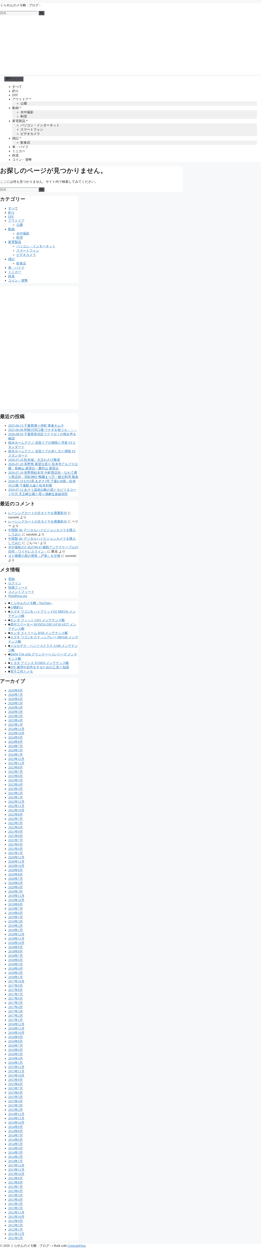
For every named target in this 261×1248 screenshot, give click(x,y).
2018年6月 (15, 960)
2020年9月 (15, 870)
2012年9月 (15, 1221)
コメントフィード (21, 592)
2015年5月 (15, 1097)
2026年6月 (15, 699)
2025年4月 (15, 720)
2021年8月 (15, 836)
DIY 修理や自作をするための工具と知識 (39, 667)
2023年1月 (15, 797)
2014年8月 (15, 1131)
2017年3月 (15, 1011)
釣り (15, 91)
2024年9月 (15, 737)
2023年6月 (15, 776)
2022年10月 (16, 810)
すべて (17, 86)
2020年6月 (15, 883)
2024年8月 (15, 742)
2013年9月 (15, 1178)
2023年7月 (15, 771)
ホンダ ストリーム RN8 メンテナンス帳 (39, 633)
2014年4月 (15, 1148)
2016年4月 (15, 1058)
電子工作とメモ (21, 671)
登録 (11, 579)
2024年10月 (16, 733)
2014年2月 (15, 1157)
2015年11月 (16, 1071)
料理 (23, 116)
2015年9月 (15, 1080)
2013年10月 (16, 1174)
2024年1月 (15, 754)
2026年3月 (15, 712)
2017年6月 (15, 998)
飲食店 (25, 142)
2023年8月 (15, 767)
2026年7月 (15, 694)
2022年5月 (15, 823)
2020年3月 (15, 891)
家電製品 (18, 121)
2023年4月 (15, 784)
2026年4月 (15, 707)
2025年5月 (15, 716)
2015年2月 (15, 1109)
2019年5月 (15, 917)
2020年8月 (15, 874)
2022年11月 (16, 806)
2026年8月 (15, 690)
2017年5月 (15, 1003)
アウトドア (20, 99)
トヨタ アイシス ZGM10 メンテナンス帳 (39, 663)
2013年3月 (15, 1204)
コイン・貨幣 (22, 159)
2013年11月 (16, 1169)
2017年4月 (15, 1007)
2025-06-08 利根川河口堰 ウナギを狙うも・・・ (42, 430)
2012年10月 (16, 1216)
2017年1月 (15, 1020)
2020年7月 (15, 878)
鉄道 (15, 155)
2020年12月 (16, 857)
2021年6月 (15, 844)
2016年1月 (15, 1062)
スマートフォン (31, 129)
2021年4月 (15, 848)
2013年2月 (15, 1208)
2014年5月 (15, 1144)
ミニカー (18, 151)
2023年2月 (15, 793)
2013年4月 (15, 1199)
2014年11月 (16, 1118)
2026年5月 (15, 703)
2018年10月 (16, 943)
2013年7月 (15, 1187)
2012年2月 (15, 1225)
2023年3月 (15, 789)
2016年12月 (16, 1024)
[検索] (41, 13)
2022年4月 (15, 827)
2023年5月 (15, 780)
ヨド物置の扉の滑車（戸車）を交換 (34, 555)
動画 (15, 108)
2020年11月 (16, 861)
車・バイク (20, 147)
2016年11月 (16, 1028)
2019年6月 (15, 913)
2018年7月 (15, 955)
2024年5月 (15, 750)
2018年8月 (15, 951)
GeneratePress (76, 1245)
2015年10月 (16, 1075)
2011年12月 (16, 1234)
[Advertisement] (130, 45)
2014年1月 (15, 1161)
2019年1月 (15, 930)
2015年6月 (15, 1092)
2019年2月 (15, 925)
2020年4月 (15, 887)
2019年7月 (15, 908)
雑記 (15, 138)
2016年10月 (16, 1032)
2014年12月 (16, 1114)
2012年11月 (16, 1212)
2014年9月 (15, 1127)
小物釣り (16, 607)
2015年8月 (15, 1084)
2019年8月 (15, 904)
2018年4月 (15, 968)
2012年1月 (15, 1229)
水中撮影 (26, 112)
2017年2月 (15, 1015)
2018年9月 (15, 947)
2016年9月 (15, 1037)
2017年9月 (15, 985)
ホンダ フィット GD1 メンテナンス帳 (37, 620)
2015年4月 (15, 1101)
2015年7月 (15, 1088)
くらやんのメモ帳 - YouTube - (31, 603)
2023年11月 (16, 763)
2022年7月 (15, 819)
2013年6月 (15, 1191)
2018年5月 (15, 964)
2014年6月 (15, 1139)
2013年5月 (15, 1195)
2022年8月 (15, 814)
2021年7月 (15, 840)
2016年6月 (15, 1050)
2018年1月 (15, 977)
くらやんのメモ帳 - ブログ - (20, 5)
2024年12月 (16, 729)
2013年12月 (16, 1165)
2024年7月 (15, 746)
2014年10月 (16, 1122)
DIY (15, 95)
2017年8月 (15, 990)
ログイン (14, 583)
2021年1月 (15, 853)
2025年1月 (15, 724)
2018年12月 (16, 934)
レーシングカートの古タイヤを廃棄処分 (37, 513)
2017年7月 (15, 994)
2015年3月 (15, 1105)
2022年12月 (16, 801)
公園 (23, 103)
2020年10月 (16, 866)
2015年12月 (16, 1067)
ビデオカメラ (30, 133)
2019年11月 (16, 896)
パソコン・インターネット (40, 125)
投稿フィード (18, 587)
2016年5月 (15, 1054)
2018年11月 (16, 938)
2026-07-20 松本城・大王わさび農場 (34, 460)
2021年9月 (15, 831)
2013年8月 (15, 1182)
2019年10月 (16, 900)
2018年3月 (15, 973)
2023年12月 (16, 759)
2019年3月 (15, 921)
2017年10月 (16, 981)
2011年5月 (15, 1238)
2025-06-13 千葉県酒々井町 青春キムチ (36, 425)
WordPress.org (17, 596)
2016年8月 (15, 1041)
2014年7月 (15, 1135)
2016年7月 (15, 1045)
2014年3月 (15, 1152)
